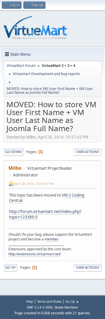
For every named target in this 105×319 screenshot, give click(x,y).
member (52, 239)
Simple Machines (66, 307)
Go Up (10, 267)
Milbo (15, 168)
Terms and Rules (49, 301)
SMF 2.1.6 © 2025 (39, 307)
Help (29, 301)
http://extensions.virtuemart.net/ (34, 254)
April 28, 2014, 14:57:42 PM (34, 183)
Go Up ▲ (72, 301)
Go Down (13, 152)
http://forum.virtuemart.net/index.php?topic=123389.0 (45, 214)
